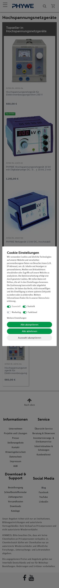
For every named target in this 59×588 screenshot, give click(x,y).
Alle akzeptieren (29, 324)
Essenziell (16, 306)
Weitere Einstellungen (16, 318)
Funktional (32, 312)
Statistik (31, 306)
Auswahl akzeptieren (29, 337)
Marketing (16, 312)
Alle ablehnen (29, 331)
